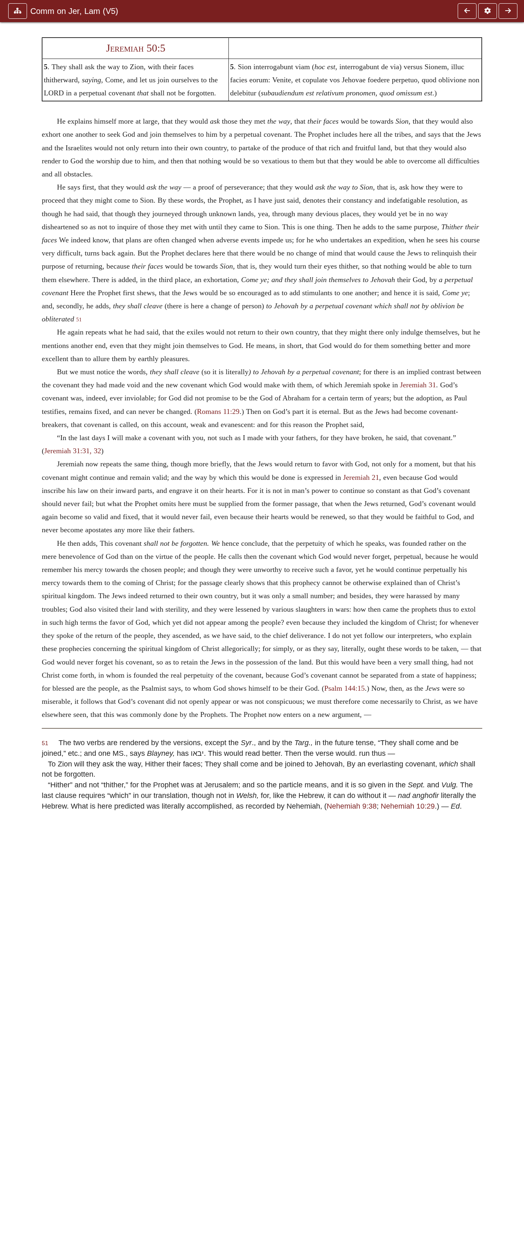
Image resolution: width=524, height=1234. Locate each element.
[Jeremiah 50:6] (508, 11)
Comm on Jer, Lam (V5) (74, 11)
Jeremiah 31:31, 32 (72, 451)
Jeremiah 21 (361, 477)
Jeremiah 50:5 (135, 48)
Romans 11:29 (218, 411)
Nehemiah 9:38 (352, 806)
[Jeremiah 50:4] (467, 11)
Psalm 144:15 (344, 688)
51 (79, 320)
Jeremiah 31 (418, 385)
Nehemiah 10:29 (408, 806)
